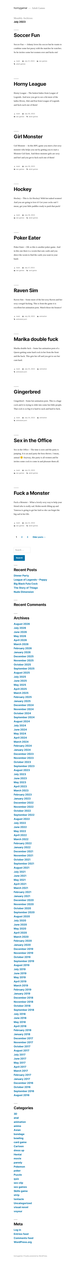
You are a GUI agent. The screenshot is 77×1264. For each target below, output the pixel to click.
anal (16, 1117)
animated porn (21, 319)
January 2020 (22, 944)
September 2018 (24, 1009)
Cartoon (19, 1146)
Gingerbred (27, 392)
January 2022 (22, 847)
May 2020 (20, 928)
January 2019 (22, 993)
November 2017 (23, 1042)
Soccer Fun (27, 35)
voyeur (18, 1211)
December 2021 (23, 851)
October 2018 (22, 1005)
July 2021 (20, 871)
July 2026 (20, 627)
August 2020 (22, 916)
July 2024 (20, 725)
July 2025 (20, 676)
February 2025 (23, 697)
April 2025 (20, 688)
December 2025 (24, 656)
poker (17, 1170)
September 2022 (24, 814)
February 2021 (22, 892)
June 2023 (20, 778)
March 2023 (21, 790)
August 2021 (21, 867)
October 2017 (22, 1046)
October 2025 (22, 664)
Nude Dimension (24, 591)
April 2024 (20, 737)
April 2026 (20, 640)
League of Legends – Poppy (31, 579)
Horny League (30, 84)
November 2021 (23, 855)
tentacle (19, 1199)
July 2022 (20, 822)
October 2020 (22, 908)
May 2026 (20, 636)
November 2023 (24, 757)
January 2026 (22, 652)
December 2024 (24, 705)
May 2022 (20, 831)
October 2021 (22, 859)
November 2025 (24, 660)
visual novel (21, 1207)
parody (18, 1162)
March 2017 (21, 1070)
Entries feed (21, 1233)
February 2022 (23, 843)
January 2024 (22, 749)
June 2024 (20, 729)
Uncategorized (23, 1203)
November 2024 (24, 709)
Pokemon (19, 1166)
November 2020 (24, 904)
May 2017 (20, 1062)
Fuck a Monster (31, 493)
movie (17, 1158)
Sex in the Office (33, 440)
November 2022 (24, 806)
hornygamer (20, 7)
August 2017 (21, 1050)
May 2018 (20, 1022)
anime (17, 1125)
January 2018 (22, 1034)
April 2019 (20, 981)
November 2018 (23, 1001)
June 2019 (20, 973)
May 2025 (20, 684)
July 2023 (20, 774)
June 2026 (20, 632)
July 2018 (20, 1013)
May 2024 (20, 733)
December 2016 (23, 1082)
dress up (19, 1150)
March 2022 (21, 839)
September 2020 (24, 912)
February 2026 (23, 648)
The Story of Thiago (26, 587)
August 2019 (21, 965)
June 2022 (20, 827)
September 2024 (24, 717)
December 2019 (23, 948)
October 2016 (22, 1087)
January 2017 (22, 1078)
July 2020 (20, 920)
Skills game (21, 1191)
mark (18, 61)
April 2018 (20, 1026)
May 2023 (20, 782)
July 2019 (20, 969)
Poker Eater (27, 238)
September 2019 (24, 961)
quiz (16, 1178)
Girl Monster (28, 137)
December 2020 (24, 900)
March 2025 (21, 692)
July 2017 (19, 1054)
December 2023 (24, 753)
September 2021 (24, 863)
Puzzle (18, 1174)
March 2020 (21, 936)
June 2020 (20, 924)
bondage (19, 1134)
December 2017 (23, 1038)
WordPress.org (23, 1242)
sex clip (18, 1182)
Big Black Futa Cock (26, 583)
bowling (18, 1138)
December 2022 (24, 802)
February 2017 (22, 1074)
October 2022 (22, 810)
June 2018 (20, 1017)
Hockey (22, 189)
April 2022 (20, 835)
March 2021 (21, 887)
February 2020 (23, 940)
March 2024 (21, 741)
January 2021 (22, 896)
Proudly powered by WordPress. (35, 1256)
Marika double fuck (36, 339)
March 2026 (21, 644)
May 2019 (20, 977)
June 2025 (20, 680)
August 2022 (22, 818)
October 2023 (22, 762)
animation (43, 316)
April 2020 (20, 932)
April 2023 (20, 786)
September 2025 (24, 668)
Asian (17, 1129)
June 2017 (20, 1058)
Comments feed (23, 1238)
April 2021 (20, 883)
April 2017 (20, 1066)
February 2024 (23, 745)
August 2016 (21, 1095)
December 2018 (23, 997)
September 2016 (24, 1091)
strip (16, 1195)
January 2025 (22, 701)
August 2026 (22, 623)
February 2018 (22, 1030)
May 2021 (20, 879)
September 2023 (24, 766)
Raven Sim (26, 290)
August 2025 (22, 672)
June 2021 (20, 875)
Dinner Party (21, 575)
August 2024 (22, 721)
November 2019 (23, 952)
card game (33, 270)
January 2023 (22, 798)
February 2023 (23, 794)
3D (15, 1113)
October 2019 (22, 957)
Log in (17, 1229)
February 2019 (22, 989)
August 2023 (22, 770)
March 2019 (21, 985)
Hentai (18, 1154)
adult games (20, 64)
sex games (43, 61)
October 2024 (22, 713)
